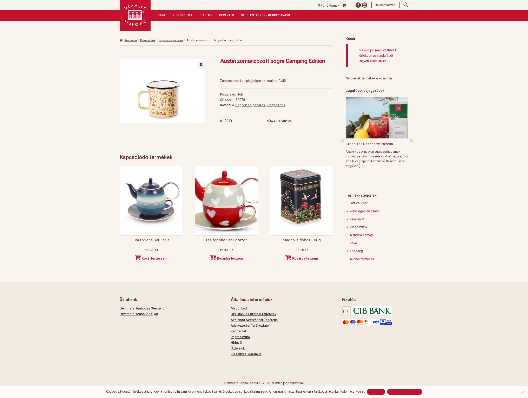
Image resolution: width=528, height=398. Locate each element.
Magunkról (239, 308)
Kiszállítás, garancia (246, 354)
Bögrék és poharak (171, 40)
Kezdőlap (131, 40)
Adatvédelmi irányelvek (404, 391)
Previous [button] (343, 141)
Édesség (356, 251)
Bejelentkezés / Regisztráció (265, 15)
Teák (162, 15)
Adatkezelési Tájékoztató (250, 325)
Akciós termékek (362, 259)
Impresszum (240, 337)
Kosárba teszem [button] (154, 258)
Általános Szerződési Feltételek (254, 320)
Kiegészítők (182, 15)
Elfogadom (376, 391)
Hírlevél (236, 343)
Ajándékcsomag (361, 235)
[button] (201, 64)
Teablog (206, 15)
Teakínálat (357, 219)
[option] (377, 132)
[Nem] (523, 392)
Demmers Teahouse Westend (142, 308)
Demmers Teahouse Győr (139, 314)
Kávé (353, 243)
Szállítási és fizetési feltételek (253, 314)
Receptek (226, 15)
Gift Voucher (359, 203)
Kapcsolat (238, 331)
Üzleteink (238, 348)
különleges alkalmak (364, 211)
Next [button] (411, 141)
